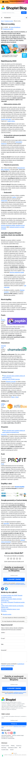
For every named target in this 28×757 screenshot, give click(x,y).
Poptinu (3, 320)
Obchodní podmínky (6, 735)
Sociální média (4, 749)
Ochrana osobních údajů (18, 735)
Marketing (3, 747)
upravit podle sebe (6, 119)
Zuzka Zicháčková (15, 27)
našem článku (11, 121)
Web (2, 644)
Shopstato (4, 434)
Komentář (4, 650)
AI (1, 17)
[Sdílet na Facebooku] (2, 588)
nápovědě (6, 523)
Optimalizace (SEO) (12, 747)
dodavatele (4, 200)
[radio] (8, 558)
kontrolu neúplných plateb (8, 225)
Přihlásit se (14, 724)
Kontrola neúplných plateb (17, 272)
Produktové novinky (9, 21)
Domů (2, 21)
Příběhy (13, 745)
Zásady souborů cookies (7, 737)
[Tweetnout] (6, 588)
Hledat (24, 12)
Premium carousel (11, 381)
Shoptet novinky (7, 614)
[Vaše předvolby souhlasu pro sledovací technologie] (2, 755)
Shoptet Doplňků (19, 486)
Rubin (12, 397)
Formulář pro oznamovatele (7, 738)
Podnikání (7, 17)
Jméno (3, 632)
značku (14, 197)
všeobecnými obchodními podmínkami (17, 584)
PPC (20, 747)
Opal (17, 397)
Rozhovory (18, 745)
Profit (2, 464)
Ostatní (11, 749)
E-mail (3, 638)
